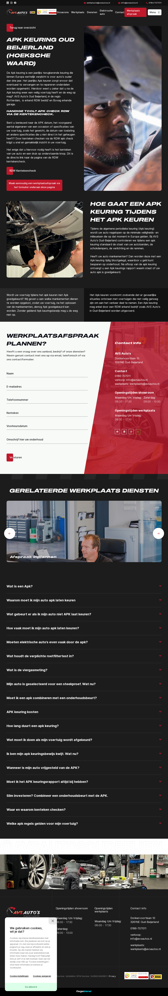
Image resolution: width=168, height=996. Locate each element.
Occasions (63, 12)
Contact (119, 12)
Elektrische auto (106, 12)
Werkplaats (77, 12)
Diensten (92, 12)
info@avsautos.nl (129, 3)
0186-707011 (155, 3)
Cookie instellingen (19, 976)
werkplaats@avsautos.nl (98, 3)
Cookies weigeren (42, 976)
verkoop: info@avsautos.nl (131, 379)
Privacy (112, 976)
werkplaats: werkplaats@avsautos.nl (137, 383)
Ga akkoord (31, 987)
